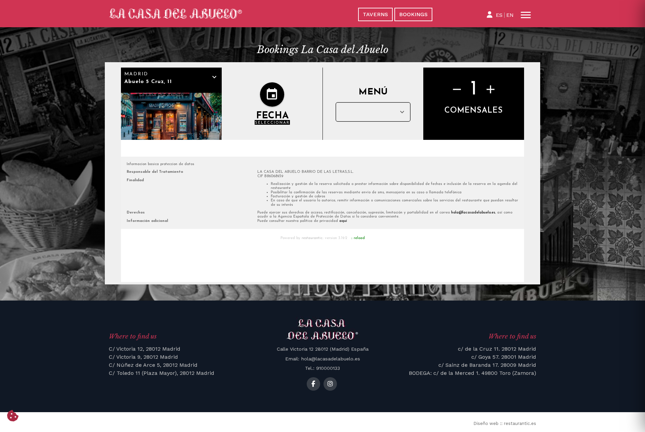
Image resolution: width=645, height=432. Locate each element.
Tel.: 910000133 (322, 368)
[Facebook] (313, 384)
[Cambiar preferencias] (13, 416)
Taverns (375, 14)
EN (510, 15)
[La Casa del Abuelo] (211, 14)
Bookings (413, 14)
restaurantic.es (520, 423)
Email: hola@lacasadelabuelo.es (322, 358)
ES (499, 15)
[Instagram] (330, 384)
